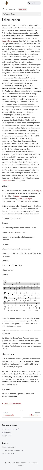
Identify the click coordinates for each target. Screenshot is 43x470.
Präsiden (16, 196)
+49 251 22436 (7, 453)
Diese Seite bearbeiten (12, 404)
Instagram (6, 435)
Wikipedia (5, 432)
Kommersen (6, 180)
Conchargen (27, 199)
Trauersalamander (8, 41)
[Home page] (3, 9)
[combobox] (34, 3)
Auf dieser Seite (9, 14)
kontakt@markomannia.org (12, 450)
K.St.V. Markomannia (9, 429)
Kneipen (38, 191)
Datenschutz (21, 465)
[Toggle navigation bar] (3, 2)
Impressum (33, 463)
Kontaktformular (8, 447)
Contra (19, 199)
